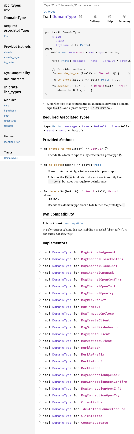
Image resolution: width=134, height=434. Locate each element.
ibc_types (49, 11)
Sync (101, 52)
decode (62, 86)
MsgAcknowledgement (98, 252)
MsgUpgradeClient (96, 341)
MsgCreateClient (95, 320)
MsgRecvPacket (93, 300)
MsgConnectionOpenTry (100, 395)
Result (99, 86)
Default (109, 60)
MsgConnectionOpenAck (100, 375)
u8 (108, 73)
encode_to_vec (68, 73)
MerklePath (90, 348)
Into (72, 52)
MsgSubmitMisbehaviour (101, 327)
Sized (56, 36)
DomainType (62, 252)
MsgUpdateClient (95, 334)
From (123, 60)
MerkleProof (91, 361)
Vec (102, 73)
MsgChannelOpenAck (97, 273)
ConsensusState (94, 423)
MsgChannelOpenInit (98, 286)
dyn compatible (73, 223)
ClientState (91, 416)
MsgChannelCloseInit (99, 266)
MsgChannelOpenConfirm (101, 279)
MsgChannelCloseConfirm (102, 259)
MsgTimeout (90, 307)
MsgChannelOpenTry (97, 293)
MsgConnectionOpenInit (101, 388)
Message (79, 60)
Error (62, 52)
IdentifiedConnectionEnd (103, 409)
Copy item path (80, 16)
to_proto (64, 79)
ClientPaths (91, 402)
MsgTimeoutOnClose (97, 313)
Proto (84, 45)
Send (91, 52)
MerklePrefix (92, 354)
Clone (60, 40)
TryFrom (62, 45)
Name (94, 60)
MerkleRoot (90, 368)
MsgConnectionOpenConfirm (104, 382)
